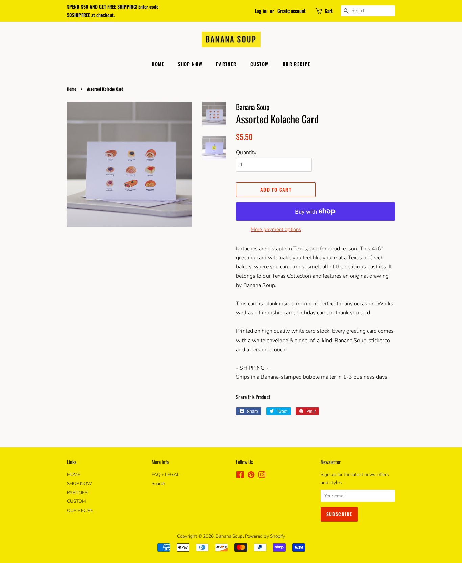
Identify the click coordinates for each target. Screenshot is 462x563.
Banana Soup (229, 536)
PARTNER (226, 63)
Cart (329, 10)
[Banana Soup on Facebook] (240, 476)
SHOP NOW (190, 63)
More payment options (276, 229)
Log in (261, 10)
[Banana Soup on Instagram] (261, 476)
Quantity (246, 152)
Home (71, 89)
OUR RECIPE (296, 63)
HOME (158, 63)
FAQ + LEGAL (165, 474)
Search (158, 483)
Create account (291, 10)
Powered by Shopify (265, 536)
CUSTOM (259, 63)
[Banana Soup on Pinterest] (251, 476)
